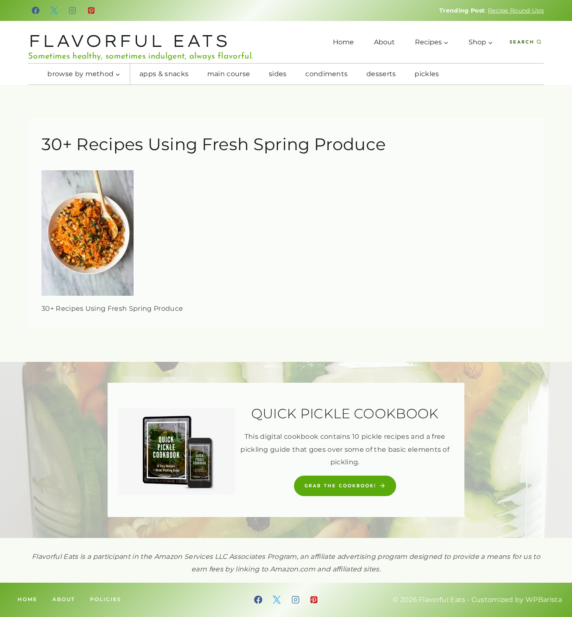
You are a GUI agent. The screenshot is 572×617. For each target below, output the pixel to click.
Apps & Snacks (163, 74)
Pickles (427, 74)
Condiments (326, 74)
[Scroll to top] (552, 585)
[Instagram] (72, 10)
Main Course (228, 74)
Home (343, 42)
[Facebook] (35, 10)
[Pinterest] (91, 10)
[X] (54, 10)
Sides (278, 74)
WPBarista (544, 600)
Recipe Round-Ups (516, 10)
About (384, 42)
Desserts (381, 74)
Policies (105, 599)
